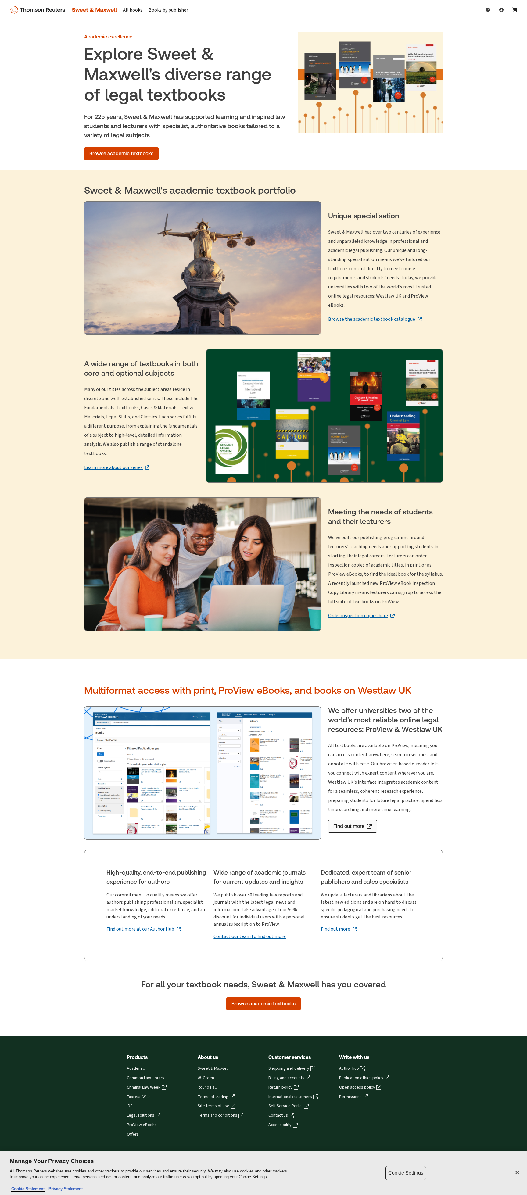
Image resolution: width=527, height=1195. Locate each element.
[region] (263, 1173)
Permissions (350, 1097)
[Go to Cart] (515, 10)
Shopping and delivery (288, 1068)
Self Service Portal (285, 1106)
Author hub (349, 1068)
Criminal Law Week (143, 1087)
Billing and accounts (286, 1078)
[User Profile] (501, 10)
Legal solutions (140, 1115)
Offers (133, 1134)
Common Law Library (145, 1078)
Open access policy (357, 1087)
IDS (130, 1106)
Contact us (278, 1115)
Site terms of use (213, 1106)
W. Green (206, 1078)
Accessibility (280, 1125)
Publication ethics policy (361, 1078)
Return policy (280, 1087)
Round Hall (207, 1087)
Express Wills (139, 1097)
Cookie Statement (28, 1188)
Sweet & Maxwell (213, 1068)
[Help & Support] (488, 10)
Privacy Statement (64, 1188)
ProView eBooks (142, 1125)
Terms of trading (213, 1097)
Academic (136, 1068)
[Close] (517, 1172)
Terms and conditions (217, 1115)
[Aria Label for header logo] (62, 10)
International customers (290, 1097)
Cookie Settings (405, 1172)
